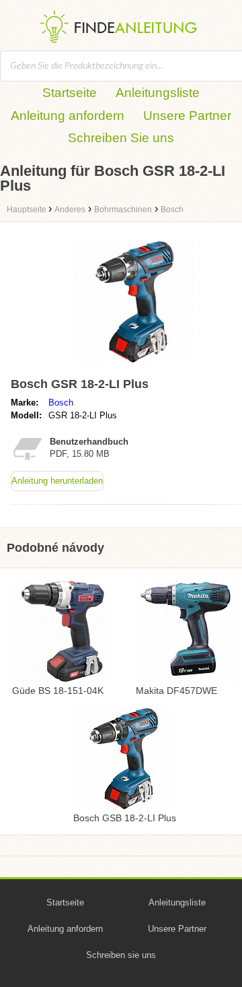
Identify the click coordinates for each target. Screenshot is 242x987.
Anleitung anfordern (67, 115)
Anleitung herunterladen (57, 481)
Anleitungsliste (158, 93)
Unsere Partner (187, 115)
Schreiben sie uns (121, 955)
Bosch (60, 402)
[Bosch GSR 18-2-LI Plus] (134, 365)
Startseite (69, 93)
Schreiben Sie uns (121, 138)
